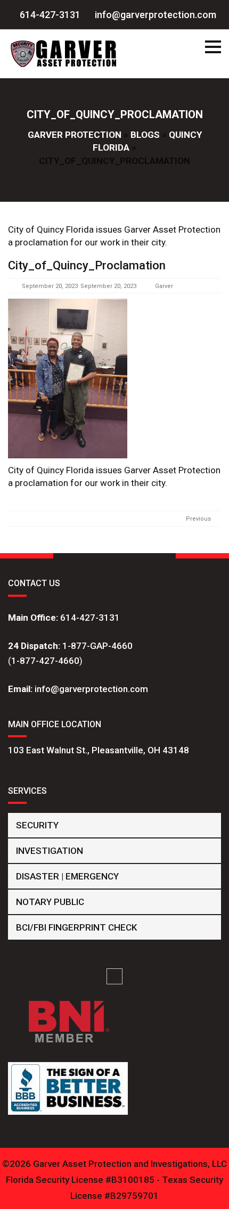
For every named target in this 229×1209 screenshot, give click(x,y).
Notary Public (50, 902)
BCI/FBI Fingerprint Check (76, 927)
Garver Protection (74, 134)
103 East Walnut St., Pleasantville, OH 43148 (98, 750)
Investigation (49, 850)
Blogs (145, 134)
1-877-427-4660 (45, 660)
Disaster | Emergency (67, 876)
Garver (164, 286)
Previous (198, 518)
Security (37, 825)
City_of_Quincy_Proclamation (87, 265)
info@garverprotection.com (91, 689)
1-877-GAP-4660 (97, 645)
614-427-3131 (90, 617)
